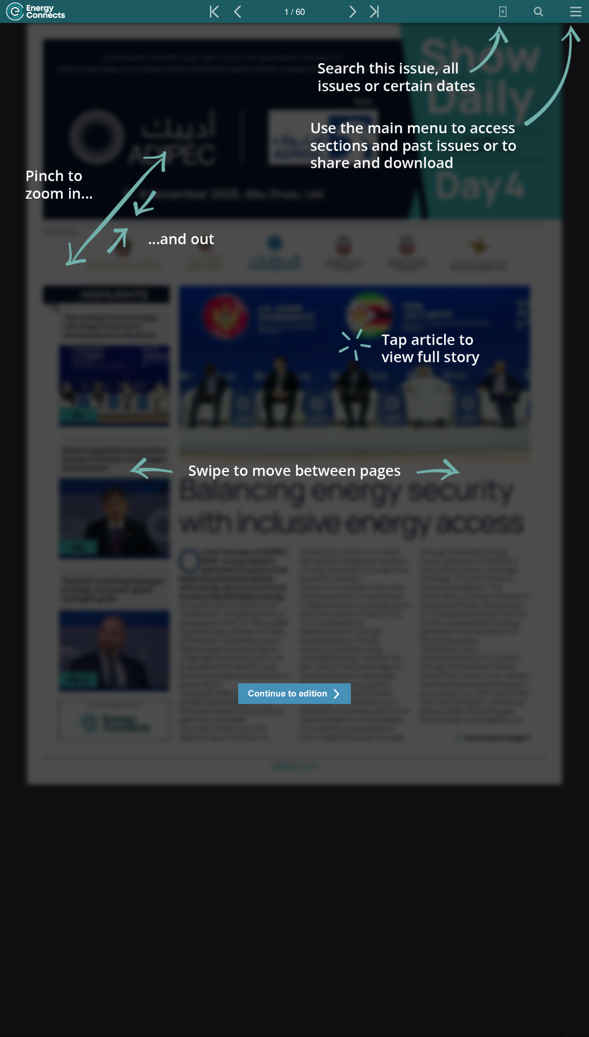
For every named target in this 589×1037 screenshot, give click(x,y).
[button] (294, 695)
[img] (294, 530)
